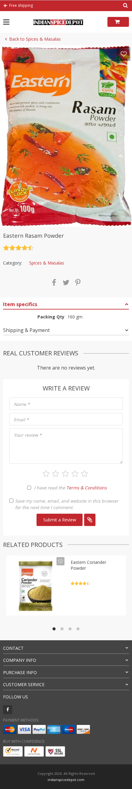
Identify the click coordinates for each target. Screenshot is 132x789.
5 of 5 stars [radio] (84, 473)
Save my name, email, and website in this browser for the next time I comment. (66, 504)
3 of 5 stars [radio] (65, 473)
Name (22, 404)
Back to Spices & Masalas (35, 39)
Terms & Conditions (86, 488)
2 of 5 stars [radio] (55, 473)
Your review (28, 435)
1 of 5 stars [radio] (46, 473)
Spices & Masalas (46, 263)
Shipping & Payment (26, 330)
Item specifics (20, 304)
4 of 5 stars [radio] (75, 473)
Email (21, 420)
